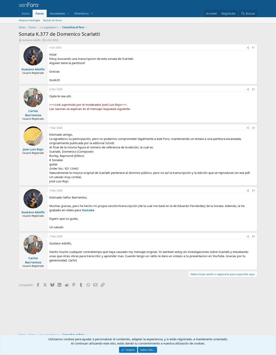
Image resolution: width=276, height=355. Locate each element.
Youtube (88, 210)
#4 (253, 190)
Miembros (81, 13)
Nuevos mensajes (29, 20)
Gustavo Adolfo (31, 40)
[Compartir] (248, 47)
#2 (253, 89)
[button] (68, 13)
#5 (253, 236)
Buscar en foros (52, 20)
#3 (253, 128)
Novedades (57, 13)
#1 (253, 47)
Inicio (25, 13)
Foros (40, 13)
